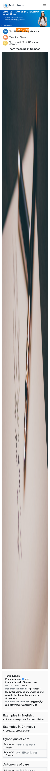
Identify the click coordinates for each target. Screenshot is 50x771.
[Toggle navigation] (44, 5)
